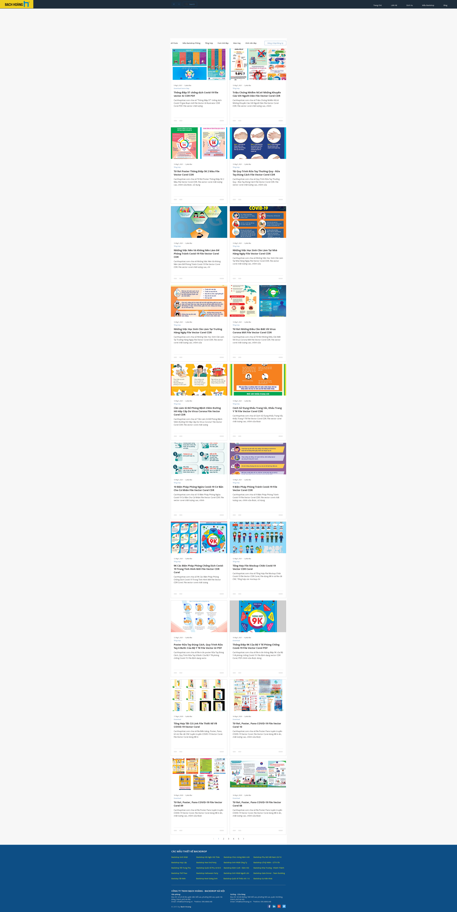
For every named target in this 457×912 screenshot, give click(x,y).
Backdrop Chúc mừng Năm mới (237, 857)
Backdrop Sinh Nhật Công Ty (235, 862)
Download (236, 640)
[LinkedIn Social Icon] (274, 906)
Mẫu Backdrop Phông (191, 43)
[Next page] (243, 839)
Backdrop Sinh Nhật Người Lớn (236, 873)
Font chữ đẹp (223, 43)
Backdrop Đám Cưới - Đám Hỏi (236, 868)
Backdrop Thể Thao (179, 873)
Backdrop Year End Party (206, 862)
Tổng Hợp (209, 43)
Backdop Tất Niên (178, 878)
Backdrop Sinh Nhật (179, 857)
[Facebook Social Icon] (269, 906)
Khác (247, 43)
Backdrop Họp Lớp (179, 862)
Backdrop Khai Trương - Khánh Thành (268, 868)
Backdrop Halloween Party (207, 873)
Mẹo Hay (237, 43)
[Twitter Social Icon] (284, 906)
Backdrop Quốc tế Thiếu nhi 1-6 (237, 878)
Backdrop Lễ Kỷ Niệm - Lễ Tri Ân (266, 862)
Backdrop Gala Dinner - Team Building (269, 873)
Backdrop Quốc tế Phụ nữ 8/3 (208, 868)
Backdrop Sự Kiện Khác (262, 878)
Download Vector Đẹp (181, 88)
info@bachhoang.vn (185, 901)
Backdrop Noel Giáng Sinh (207, 878)
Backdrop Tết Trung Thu (181, 868)
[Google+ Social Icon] (279, 906)
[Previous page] (213, 839)
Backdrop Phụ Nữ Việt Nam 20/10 (267, 857)
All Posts (174, 43)
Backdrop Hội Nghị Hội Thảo (208, 857)
